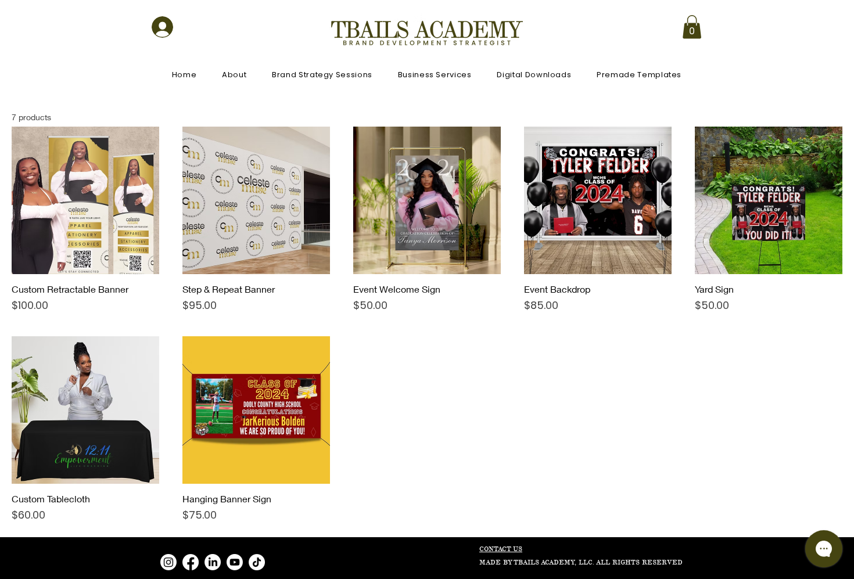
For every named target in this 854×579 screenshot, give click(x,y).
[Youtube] (235, 562)
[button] (692, 27)
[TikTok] (257, 562)
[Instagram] (168, 562)
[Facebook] (190, 562)
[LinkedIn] (212, 562)
